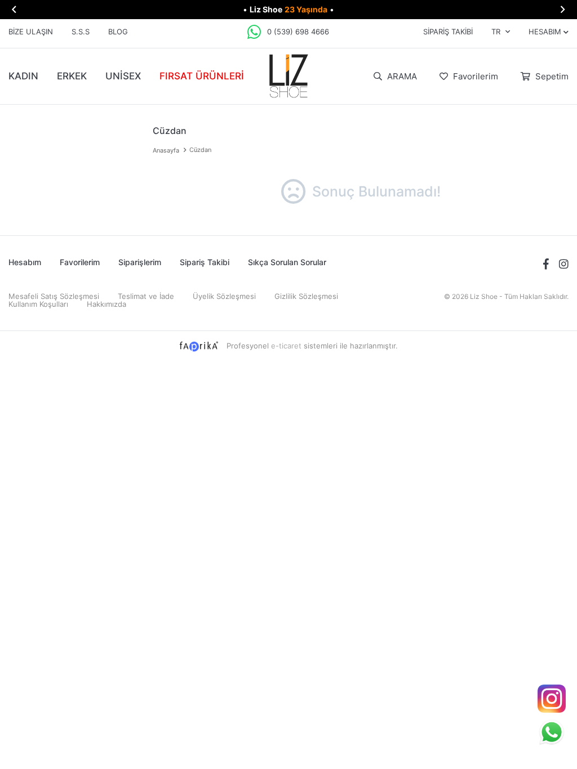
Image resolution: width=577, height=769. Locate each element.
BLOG (118, 31)
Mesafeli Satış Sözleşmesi (53, 296)
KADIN (23, 76)
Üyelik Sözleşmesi (224, 296)
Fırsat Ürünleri (201, 76)
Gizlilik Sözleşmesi (306, 296)
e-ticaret (286, 345)
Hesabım (24, 262)
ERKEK (72, 76)
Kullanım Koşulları (38, 304)
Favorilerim (474, 76)
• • (288, 9)
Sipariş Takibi (448, 31)
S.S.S (81, 31)
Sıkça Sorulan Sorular (287, 262)
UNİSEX (123, 76)
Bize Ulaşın (30, 31)
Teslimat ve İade (146, 296)
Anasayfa (166, 150)
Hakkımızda (106, 304)
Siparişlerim (139, 262)
